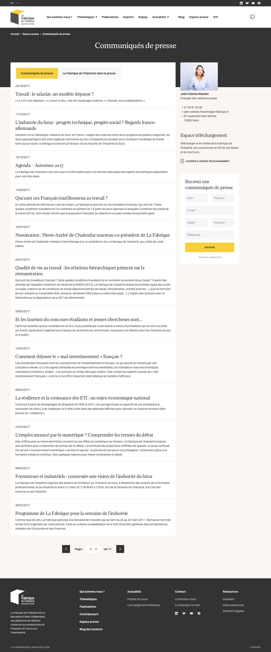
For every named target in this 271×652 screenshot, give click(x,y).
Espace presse (199, 17)
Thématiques (85, 17)
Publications (110, 17)
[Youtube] (191, 613)
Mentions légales (233, 611)
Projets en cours (137, 599)
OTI (215, 17)
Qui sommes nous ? (92, 591)
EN (17, 3)
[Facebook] (199, 613)
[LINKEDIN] (241, 3)
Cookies (255, 647)
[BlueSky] (184, 613)
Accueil (15, 33)
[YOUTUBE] (253, 3)
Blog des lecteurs (91, 629)
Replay (143, 17)
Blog (181, 17)
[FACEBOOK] (259, 3)
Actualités (159, 17)
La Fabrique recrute (187, 605)
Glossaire (228, 599)
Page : (79, 549)
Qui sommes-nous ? (59, 17)
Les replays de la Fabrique (143, 605)
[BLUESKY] (247, 3)
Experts (128, 17)
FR (12, 3)
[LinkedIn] (176, 613)
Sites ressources (233, 605)
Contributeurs (89, 614)
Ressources (230, 591)
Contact (180, 591)
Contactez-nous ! (186, 599)
